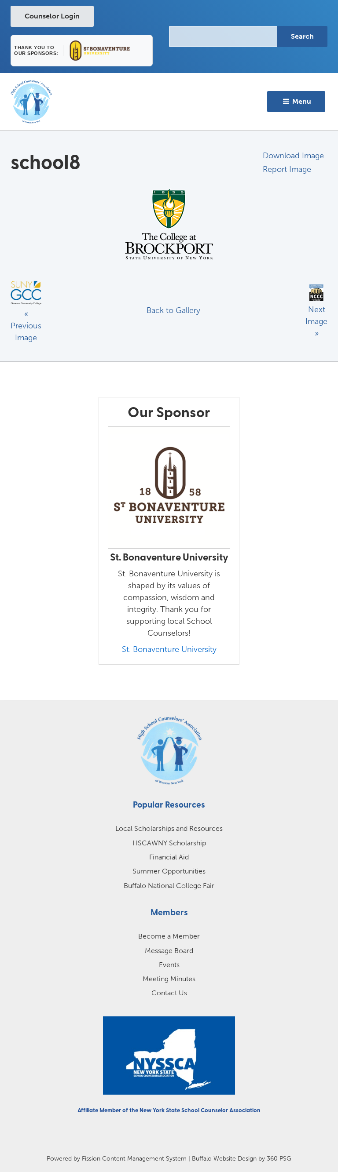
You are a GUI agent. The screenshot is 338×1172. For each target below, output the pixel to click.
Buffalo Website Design (224, 1158)
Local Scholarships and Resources (169, 828)
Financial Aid (169, 857)
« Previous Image (26, 325)
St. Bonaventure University (169, 649)
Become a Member (169, 936)
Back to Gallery (173, 310)
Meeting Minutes (169, 979)
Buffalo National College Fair (169, 885)
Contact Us (169, 993)
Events (169, 965)
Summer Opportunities (169, 871)
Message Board (169, 950)
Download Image (293, 155)
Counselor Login (52, 16)
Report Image (287, 169)
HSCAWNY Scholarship (169, 843)
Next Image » (316, 321)
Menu (300, 101)
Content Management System (144, 1158)
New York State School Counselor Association (200, 1111)
